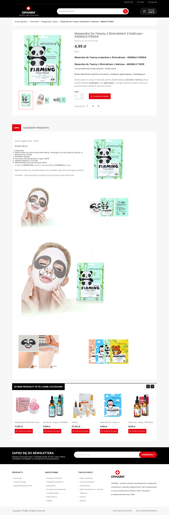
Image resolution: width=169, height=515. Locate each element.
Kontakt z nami (53, 493)
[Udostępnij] (87, 106)
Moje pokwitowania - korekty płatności (91, 491)
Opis (16, 127)
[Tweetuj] (93, 106)
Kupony (83, 500)
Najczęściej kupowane (23, 485)
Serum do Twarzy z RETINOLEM (141, 422)
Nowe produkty (20, 482)
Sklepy (49, 500)
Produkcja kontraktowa (56, 489)
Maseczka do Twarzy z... (110, 422)
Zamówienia (85, 485)
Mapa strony (52, 497)
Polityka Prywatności (146, 511)
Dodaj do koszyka (101, 96)
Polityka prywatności (55, 482)
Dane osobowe (86, 478)
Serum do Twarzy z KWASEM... (56, 422)
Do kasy (140, 2)
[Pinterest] (99, 106)
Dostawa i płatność (54, 478)
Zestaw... (75, 422)
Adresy (83, 497)
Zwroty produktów (87, 482)
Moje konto (128, 2)
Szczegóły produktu (36, 127)
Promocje (18, 478)
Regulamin (51, 485)
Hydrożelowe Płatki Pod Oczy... (27, 422)
